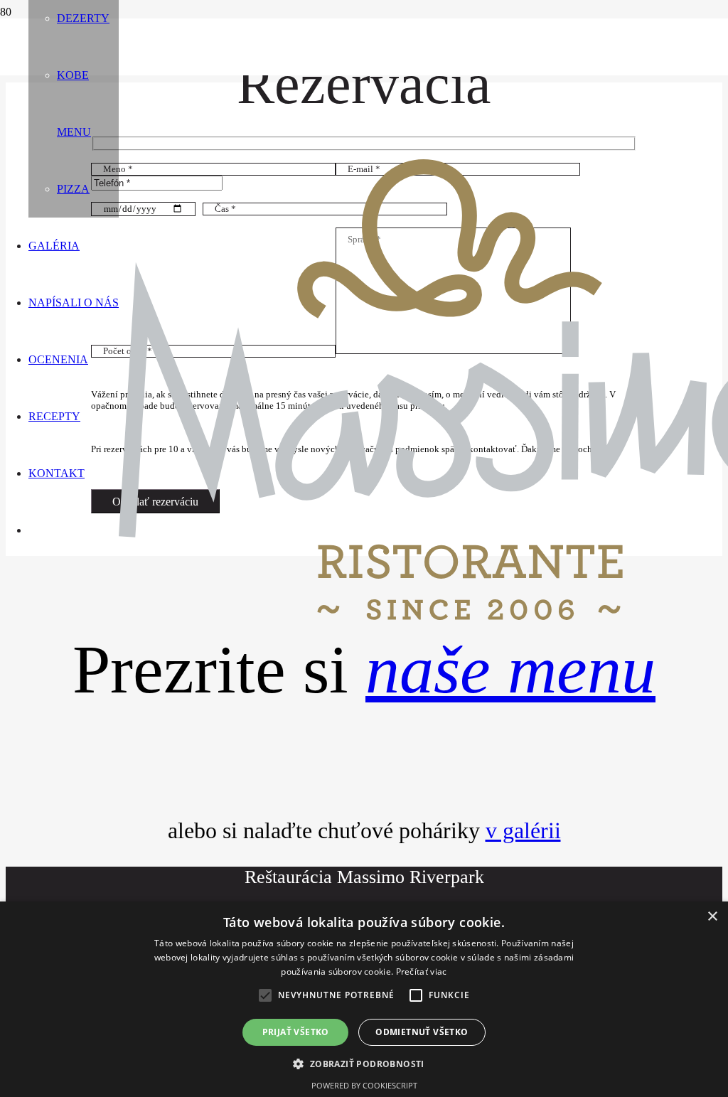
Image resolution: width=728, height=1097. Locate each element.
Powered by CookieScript (364, 1085)
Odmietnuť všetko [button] (421, 1032)
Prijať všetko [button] (295, 1032)
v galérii (523, 830)
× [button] (712, 916)
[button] (265, 995)
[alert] (364, 999)
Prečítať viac (421, 971)
